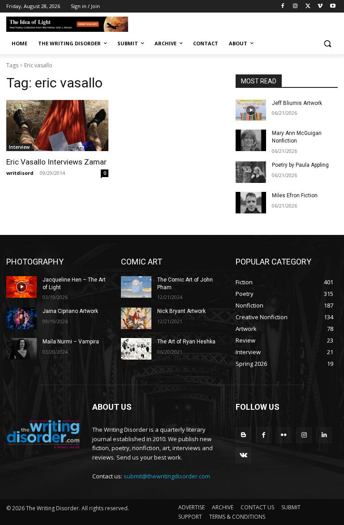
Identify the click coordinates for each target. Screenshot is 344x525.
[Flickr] (284, 435)
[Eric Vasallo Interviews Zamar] (57, 125)
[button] (327, 43)
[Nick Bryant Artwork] (136, 318)
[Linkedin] (324, 435)
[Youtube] (332, 6)
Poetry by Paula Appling (300, 165)
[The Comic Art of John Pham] (136, 287)
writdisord (20, 172)
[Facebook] (283, 6)
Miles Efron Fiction (295, 195)
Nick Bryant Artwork (181, 311)
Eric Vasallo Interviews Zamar (56, 161)
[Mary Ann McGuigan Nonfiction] (251, 140)
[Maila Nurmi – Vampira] (21, 349)
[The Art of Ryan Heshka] (136, 349)
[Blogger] (243, 435)
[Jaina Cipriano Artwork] (21, 318)
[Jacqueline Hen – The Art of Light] (21, 287)
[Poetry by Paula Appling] (251, 172)
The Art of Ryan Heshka (186, 341)
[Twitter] (308, 6)
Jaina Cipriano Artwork (70, 311)
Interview (19, 147)
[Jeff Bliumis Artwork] (251, 110)
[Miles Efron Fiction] (251, 202)
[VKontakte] (243, 455)
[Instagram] (295, 6)
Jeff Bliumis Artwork (297, 103)
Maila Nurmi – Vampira (71, 341)
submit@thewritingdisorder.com (167, 476)
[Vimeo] (320, 6)
